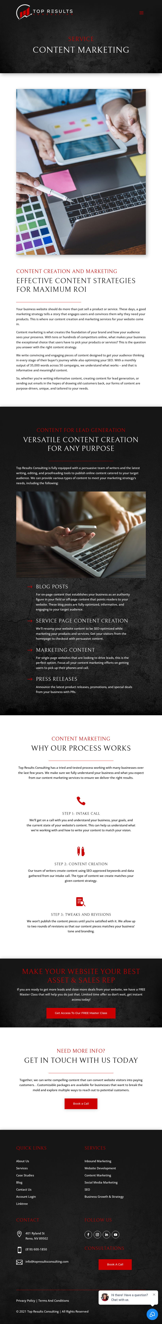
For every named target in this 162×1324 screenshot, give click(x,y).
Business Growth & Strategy (104, 1197)
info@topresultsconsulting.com (47, 1261)
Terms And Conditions (53, 1300)
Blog (19, 1182)
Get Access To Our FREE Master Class (81, 1013)
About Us (22, 1161)
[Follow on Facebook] (88, 1234)
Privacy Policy (25, 1300)
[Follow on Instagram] (97, 1234)
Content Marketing (98, 1175)
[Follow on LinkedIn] (106, 1234)
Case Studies (25, 1175)
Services (22, 1168)
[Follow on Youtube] (115, 1234)
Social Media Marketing (101, 1182)
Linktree (22, 1204)
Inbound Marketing (98, 1161)
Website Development (100, 1168)
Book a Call (81, 1103)
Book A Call (115, 1264)
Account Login (26, 1197)
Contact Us (23, 1189)
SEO (87, 1189)
